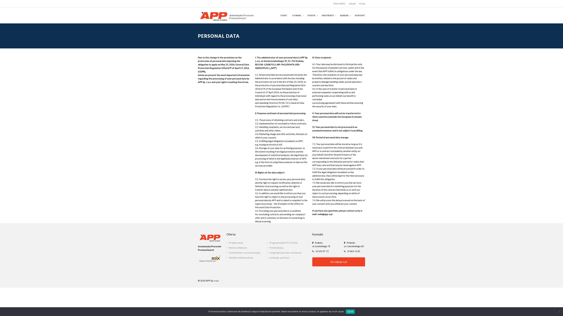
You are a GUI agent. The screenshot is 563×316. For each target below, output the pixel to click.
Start (283, 15)
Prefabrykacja (276, 247)
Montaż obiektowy (238, 247)
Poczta (362, 4)
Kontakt (360, 15)
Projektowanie (236, 242)
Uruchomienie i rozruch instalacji (244, 252)
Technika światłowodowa (241, 257)
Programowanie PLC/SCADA (283, 242)
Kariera (344, 15)
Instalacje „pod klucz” (279, 257)
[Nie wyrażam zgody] (559, 311)
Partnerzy (328, 15)
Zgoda (350, 311)
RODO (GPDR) (339, 4)
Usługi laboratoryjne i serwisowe (285, 252)
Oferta (311, 15)
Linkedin (352, 4)
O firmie (296, 15)
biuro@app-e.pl (338, 261)
